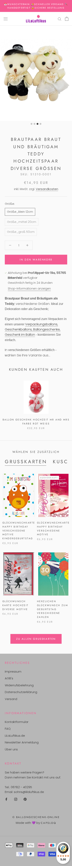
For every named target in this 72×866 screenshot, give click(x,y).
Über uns (11, 749)
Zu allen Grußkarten (36, 639)
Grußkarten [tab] (26, 461)
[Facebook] (6, 799)
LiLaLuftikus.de (15, 735)
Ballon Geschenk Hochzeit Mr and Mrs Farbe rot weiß (36, 421)
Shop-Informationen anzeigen (29, 289)
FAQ (8, 729)
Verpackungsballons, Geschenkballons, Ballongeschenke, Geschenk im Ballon (32, 329)
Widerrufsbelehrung (19, 685)
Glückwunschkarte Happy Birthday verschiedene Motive (53, 528)
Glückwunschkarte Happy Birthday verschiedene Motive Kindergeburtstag (18, 530)
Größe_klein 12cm (20, 212)
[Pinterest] (25, 799)
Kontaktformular (16, 722)
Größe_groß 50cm (21, 232)
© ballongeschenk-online (36, 817)
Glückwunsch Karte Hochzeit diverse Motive (15, 605)
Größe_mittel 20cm (21, 222)
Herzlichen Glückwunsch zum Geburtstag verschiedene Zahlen (52, 609)
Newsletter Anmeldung (22, 742)
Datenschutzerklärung (21, 692)
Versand (11, 699)
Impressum (13, 671)
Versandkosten (47, 189)
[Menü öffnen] (6, 18)
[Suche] (59, 18)
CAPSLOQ (48, 823)
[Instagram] (15, 799)
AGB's (9, 678)
